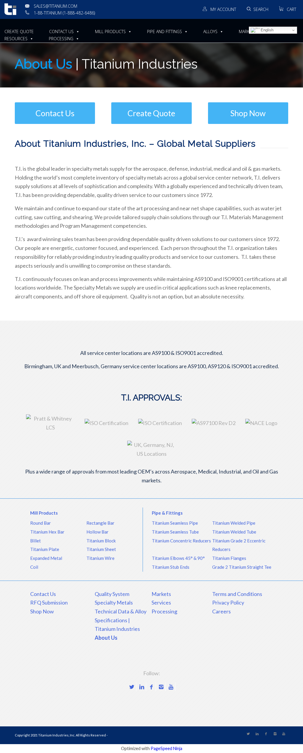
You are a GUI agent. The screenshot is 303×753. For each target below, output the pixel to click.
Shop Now (42, 611)
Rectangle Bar (100, 523)
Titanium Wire (100, 558)
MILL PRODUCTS (110, 31)
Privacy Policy (228, 602)
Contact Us (43, 594)
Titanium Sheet (101, 549)
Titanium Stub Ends (170, 567)
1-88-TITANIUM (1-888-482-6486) (64, 13)
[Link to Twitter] (132, 686)
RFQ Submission (49, 602)
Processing (164, 611)
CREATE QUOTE (19, 31)
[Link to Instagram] (161, 686)
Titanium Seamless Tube (175, 531)
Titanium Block (101, 540)
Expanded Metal (46, 558)
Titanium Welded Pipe (233, 523)
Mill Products (44, 513)
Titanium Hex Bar (47, 531)
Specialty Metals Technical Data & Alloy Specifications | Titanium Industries (120, 615)
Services (161, 602)
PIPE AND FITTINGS (164, 31)
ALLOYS (210, 31)
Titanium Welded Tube (234, 531)
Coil (34, 567)
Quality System (112, 594)
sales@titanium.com (55, 6)
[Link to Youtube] (171, 686)
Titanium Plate (44, 549)
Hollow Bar (97, 531)
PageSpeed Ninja (166, 748)
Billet (35, 540)
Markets (161, 594)
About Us (106, 637)
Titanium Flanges (229, 558)
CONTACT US (61, 31)
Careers (221, 611)
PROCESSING (61, 38)
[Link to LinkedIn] (141, 686)
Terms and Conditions (237, 594)
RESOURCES (16, 38)
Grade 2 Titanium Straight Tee (241, 567)
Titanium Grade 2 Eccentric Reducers (238, 545)
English (266, 30)
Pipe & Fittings (167, 513)
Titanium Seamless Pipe (175, 523)
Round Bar (40, 523)
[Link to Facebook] (151, 686)
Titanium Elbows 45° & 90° (178, 558)
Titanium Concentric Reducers (181, 540)
